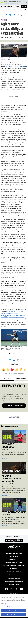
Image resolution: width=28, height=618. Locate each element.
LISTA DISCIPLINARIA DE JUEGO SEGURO (14, 565)
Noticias (9, 9)
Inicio (4, 9)
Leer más (4, 458)
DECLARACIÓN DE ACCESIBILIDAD (14, 581)
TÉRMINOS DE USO (14, 559)
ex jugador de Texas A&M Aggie (15, 66)
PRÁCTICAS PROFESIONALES (14, 553)
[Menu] (2, 6)
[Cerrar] (26, 595)
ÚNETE (17, 6)
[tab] (7, 378)
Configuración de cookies (13, 606)
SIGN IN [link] (24, 6)
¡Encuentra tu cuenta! (13, 3)
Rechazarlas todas (13, 610)
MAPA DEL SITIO (14, 568)
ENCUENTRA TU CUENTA (14, 578)
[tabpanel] (14, 397)
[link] (6, 15)
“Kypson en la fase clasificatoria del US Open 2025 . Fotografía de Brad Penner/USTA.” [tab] (9, 353)
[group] (14, 340)
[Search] (26, 9)
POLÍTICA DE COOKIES (14, 584)
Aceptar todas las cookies (13, 614)
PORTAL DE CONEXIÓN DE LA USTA (14, 562)
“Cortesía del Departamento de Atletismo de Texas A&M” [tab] (14, 353)
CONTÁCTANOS (14, 556)
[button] (26, 2)
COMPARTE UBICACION (14, 405)
